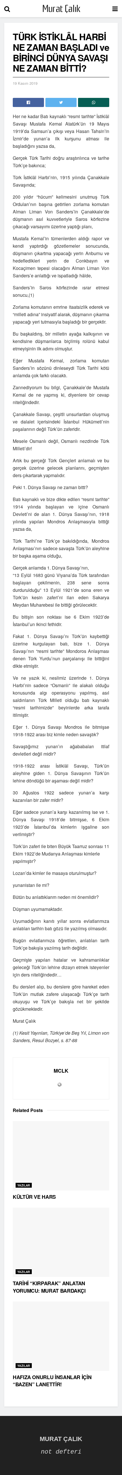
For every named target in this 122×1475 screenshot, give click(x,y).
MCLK (61, 1070)
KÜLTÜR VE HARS (34, 1196)
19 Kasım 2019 (25, 83)
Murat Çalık (61, 8)
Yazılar (23, 1185)
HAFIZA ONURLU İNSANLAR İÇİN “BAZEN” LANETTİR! (52, 1380)
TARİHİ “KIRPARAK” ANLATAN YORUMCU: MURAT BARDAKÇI (49, 1287)
